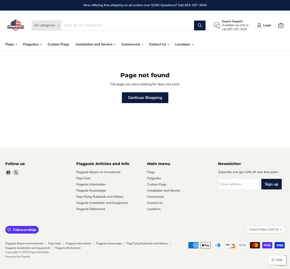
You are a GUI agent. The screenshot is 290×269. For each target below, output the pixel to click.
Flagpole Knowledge (91, 190)
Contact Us (158, 44)
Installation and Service (94, 44)
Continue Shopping (145, 97)
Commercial (131, 44)
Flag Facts (83, 178)
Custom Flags (58, 44)
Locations (183, 44)
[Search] (200, 25)
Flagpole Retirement (90, 209)
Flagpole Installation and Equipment (102, 203)
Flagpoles (31, 44)
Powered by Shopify (17, 257)
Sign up (271, 184)
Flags (10, 44)
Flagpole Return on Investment (98, 172)
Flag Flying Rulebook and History (99, 197)
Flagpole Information (91, 184)
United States (263, 229)
